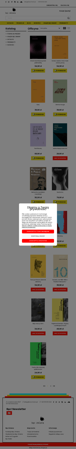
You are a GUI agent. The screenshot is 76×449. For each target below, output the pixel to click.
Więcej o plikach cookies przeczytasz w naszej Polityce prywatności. (37, 226)
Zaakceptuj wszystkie (38, 241)
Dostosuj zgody (38, 236)
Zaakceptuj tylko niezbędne (38, 231)
